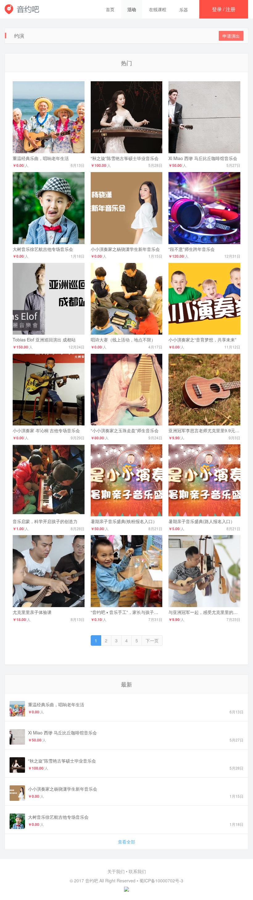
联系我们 (137, 871)
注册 (230, 9)
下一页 (152, 640)
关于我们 (116, 871)
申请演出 (231, 36)
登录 (217, 9)
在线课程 (157, 9)
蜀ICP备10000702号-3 (161, 880)
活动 (131, 9)
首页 (110, 9)
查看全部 (126, 842)
